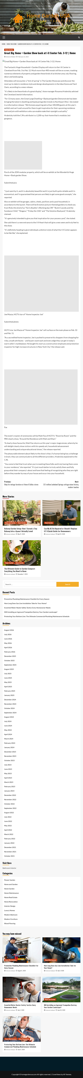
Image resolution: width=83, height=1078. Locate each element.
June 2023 (8, 769)
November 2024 (10, 704)
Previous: (21, 483)
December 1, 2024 (23, 574)
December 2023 (10, 752)
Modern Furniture (11, 919)
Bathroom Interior (9, 868)
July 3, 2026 (21, 1010)
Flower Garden (9, 563)
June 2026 (8, 639)
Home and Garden (10, 523)
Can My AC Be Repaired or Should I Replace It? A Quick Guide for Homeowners (60, 530)
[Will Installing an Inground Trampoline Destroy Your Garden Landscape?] (61, 989)
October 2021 (9, 856)
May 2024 (8, 730)
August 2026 (9, 630)
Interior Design (9, 906)
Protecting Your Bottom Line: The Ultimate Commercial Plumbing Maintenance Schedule (36, 616)
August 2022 (9, 813)
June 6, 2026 (21, 1049)
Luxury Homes (9, 910)
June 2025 (8, 678)
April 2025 (8, 687)
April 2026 (8, 647)
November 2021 (10, 852)
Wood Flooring (9, 923)
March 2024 (8, 739)
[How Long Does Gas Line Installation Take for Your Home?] (61, 950)
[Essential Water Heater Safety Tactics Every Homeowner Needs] (22, 989)
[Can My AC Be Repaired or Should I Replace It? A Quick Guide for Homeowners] (61, 513)
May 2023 (8, 773)
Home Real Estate (10, 897)
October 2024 (9, 708)
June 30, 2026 (61, 1010)
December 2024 (10, 700)
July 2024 (7, 721)
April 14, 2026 (61, 534)
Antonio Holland (10, 57)
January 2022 (9, 843)
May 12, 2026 (21, 534)
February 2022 (9, 839)
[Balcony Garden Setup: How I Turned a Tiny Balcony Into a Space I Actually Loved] (22, 513)
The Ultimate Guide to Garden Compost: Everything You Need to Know (19, 570)
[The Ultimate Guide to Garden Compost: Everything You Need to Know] (22, 553)
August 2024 (9, 717)
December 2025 (10, 656)
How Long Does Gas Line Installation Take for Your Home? (25, 603)
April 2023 (8, 778)
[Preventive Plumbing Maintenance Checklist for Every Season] (22, 950)
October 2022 (9, 804)
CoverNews (56, 1074)
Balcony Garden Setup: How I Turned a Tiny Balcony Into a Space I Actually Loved (20, 530)
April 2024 (8, 734)
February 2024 (9, 743)
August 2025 (9, 669)
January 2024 (9, 747)
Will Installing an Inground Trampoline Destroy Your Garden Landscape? (30, 612)
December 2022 (10, 795)
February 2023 (9, 786)
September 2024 (10, 713)
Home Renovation (11, 902)
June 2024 (8, 726)
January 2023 (9, 791)
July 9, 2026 (60, 971)
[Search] (79, 37)
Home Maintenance (11, 893)
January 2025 (9, 695)
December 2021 (10, 847)
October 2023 (9, 760)
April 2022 (8, 830)
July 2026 (7, 634)
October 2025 (9, 660)
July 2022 (7, 817)
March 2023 (8, 782)
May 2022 (8, 826)
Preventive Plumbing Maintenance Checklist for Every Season (26, 599)
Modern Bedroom (10, 915)
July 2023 (7, 765)
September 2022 (10, 808)
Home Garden (9, 50)
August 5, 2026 (22, 971)
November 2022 (10, 799)
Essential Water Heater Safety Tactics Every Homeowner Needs (27, 608)
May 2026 (8, 643)
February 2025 (9, 691)
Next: (61, 484)
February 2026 (9, 652)
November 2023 (10, 756)
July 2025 (7, 673)
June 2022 (8, 821)
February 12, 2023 (23, 57)
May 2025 (8, 682)
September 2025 (10, 665)
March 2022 (8, 834)
